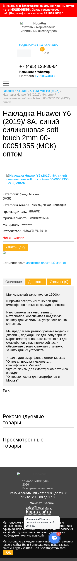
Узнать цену (15, 247)
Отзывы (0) (59, 282)
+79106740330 (45, 76)
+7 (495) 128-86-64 (38, 66)
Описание (13, 282)
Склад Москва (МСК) (44, 91)
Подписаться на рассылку (38, 45)
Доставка (36, 282)
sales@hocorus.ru (39, 507)
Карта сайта (38, 512)
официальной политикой (19, 529)
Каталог (22, 91)
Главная (8, 91)
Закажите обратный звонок (46, 263)
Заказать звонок (42, 503)
